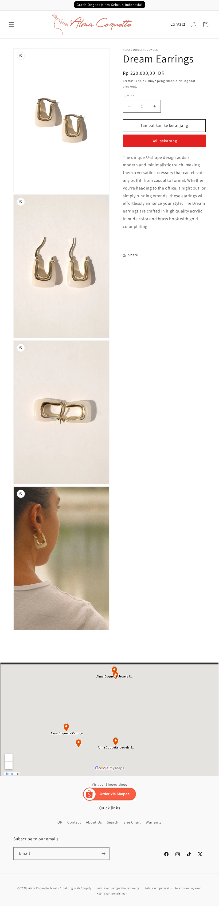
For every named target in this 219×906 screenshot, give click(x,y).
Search (113, 822)
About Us (94, 822)
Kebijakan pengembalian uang (118, 888)
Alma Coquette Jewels (43, 888)
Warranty (154, 822)
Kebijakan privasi (156, 888)
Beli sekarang (164, 140)
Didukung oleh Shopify (75, 888)
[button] (11, 24)
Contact (177, 24)
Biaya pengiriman (161, 81)
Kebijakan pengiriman (112, 893)
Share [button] (133, 255)
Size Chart (132, 822)
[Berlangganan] (103, 853)
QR (59, 822)
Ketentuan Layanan (188, 888)
